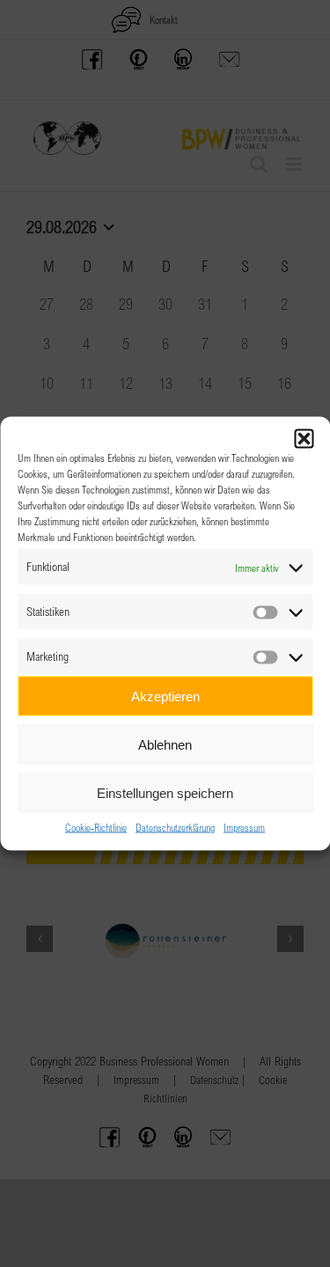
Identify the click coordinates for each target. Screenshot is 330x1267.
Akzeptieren (165, 695)
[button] (303, 439)
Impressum (244, 827)
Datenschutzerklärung (175, 827)
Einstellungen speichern (165, 792)
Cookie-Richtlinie (96, 827)
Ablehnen (165, 743)
